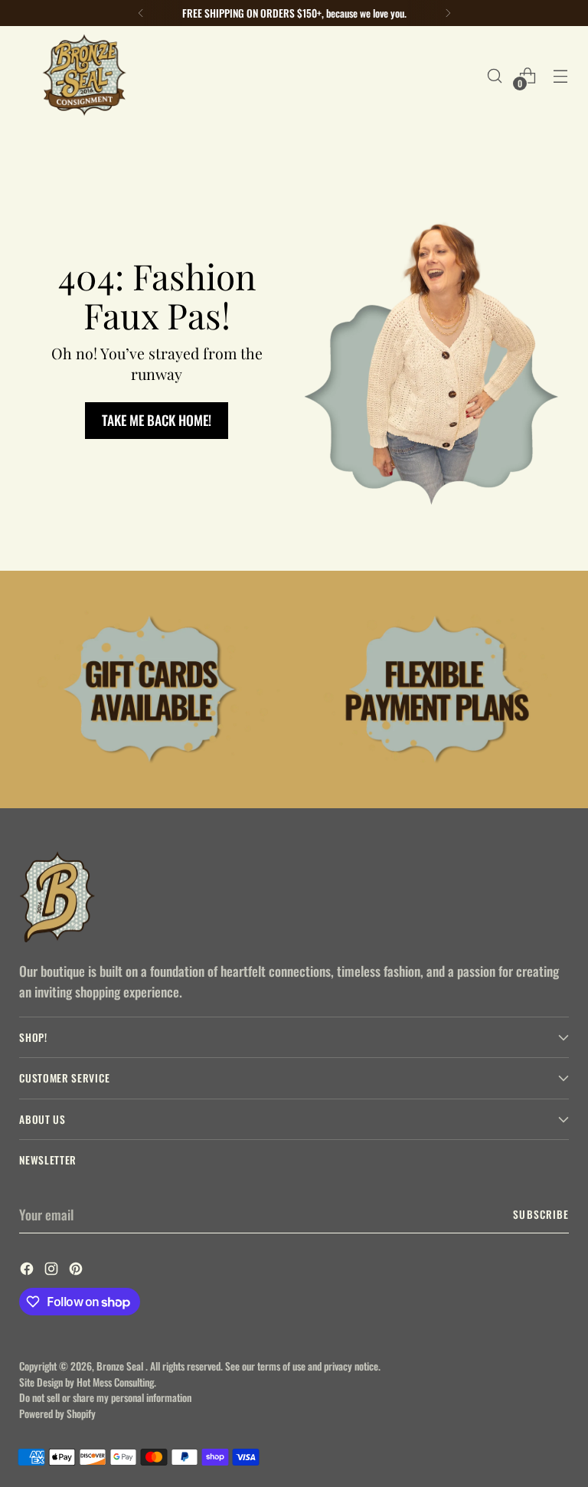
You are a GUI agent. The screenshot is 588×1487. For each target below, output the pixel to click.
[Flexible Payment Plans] (437, 689)
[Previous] (141, 13)
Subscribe (540, 1214)
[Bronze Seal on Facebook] (28, 1270)
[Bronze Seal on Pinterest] (77, 1270)
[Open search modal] (495, 75)
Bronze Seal (120, 1366)
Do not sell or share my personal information (105, 1397)
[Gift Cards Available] (151, 689)
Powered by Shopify (57, 1413)
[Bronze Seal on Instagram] (53, 1270)
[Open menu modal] (561, 75)
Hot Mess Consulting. (116, 1382)
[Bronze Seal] (84, 75)
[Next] (448, 13)
